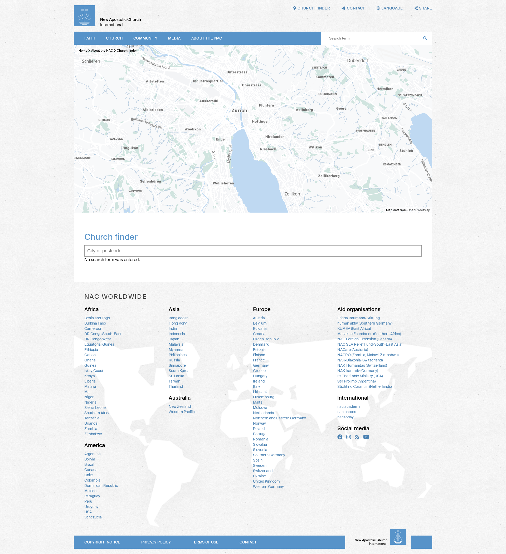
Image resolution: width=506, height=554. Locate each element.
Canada (91, 469)
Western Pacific (182, 411)
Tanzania (91, 418)
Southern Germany (269, 455)
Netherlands (263, 412)
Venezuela (93, 517)
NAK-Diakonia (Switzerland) (360, 360)
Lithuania (261, 391)
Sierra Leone (95, 407)
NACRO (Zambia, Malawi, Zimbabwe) (367, 354)
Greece (259, 370)
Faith (89, 38)
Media (174, 38)
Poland (259, 428)
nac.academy (348, 406)
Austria (259, 318)
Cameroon (93, 328)
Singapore (177, 365)
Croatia (259, 333)
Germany (261, 365)
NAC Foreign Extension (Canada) (364, 339)
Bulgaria (260, 328)
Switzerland (263, 470)
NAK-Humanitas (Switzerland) (362, 365)
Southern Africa (97, 412)
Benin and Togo (97, 318)
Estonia (259, 349)
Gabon (90, 354)
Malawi (90, 386)
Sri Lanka (176, 376)
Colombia (92, 480)
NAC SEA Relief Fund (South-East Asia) (369, 344)
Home (83, 50)
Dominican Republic (101, 485)
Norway (259, 423)
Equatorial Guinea (99, 344)
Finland (259, 354)
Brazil (89, 464)
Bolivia (89, 459)
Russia (174, 360)
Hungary (260, 376)
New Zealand (180, 406)
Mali (87, 391)
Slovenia (260, 449)
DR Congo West (97, 339)
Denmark (261, 344)
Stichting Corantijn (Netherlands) (364, 386)
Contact (248, 542)
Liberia (90, 381)
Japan (174, 339)
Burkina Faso (95, 323)
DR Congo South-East (102, 333)
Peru (88, 501)
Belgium (260, 323)
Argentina (92, 454)
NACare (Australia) (352, 349)
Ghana (90, 360)
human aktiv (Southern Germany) (364, 323)
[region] (253, 129)
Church (114, 38)
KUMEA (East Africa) (354, 328)
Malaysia (176, 344)
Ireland (259, 381)
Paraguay (92, 496)
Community (145, 38)
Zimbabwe (93, 434)
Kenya (89, 376)
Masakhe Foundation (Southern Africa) (369, 333)
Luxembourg (263, 397)
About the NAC (206, 38)
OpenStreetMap (418, 210)
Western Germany (268, 486)
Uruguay (91, 506)
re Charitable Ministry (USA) (360, 376)
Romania (260, 439)
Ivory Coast (93, 370)
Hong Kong (178, 323)
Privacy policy (156, 542)
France (259, 360)
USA (88, 511)
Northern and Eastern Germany (279, 418)
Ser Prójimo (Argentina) (356, 381)
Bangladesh (178, 318)
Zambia (90, 428)
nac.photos (346, 411)
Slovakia (260, 444)
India (173, 328)
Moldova (260, 407)
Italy (256, 386)
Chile (88, 475)
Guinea (90, 365)
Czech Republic (266, 339)
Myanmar (177, 349)
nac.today (345, 417)
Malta (257, 402)
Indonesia (177, 333)
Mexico (90, 490)
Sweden (259, 465)
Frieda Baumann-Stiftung (358, 318)
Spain (257, 460)
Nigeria (90, 402)
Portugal (260, 434)
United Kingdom (266, 481)
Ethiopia (91, 349)
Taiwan (174, 381)
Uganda (91, 423)
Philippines (178, 354)
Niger (89, 397)
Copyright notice (102, 542)
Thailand (176, 386)
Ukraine (259, 476)
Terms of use (205, 542)
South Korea (179, 370)
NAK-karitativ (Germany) (357, 370)
